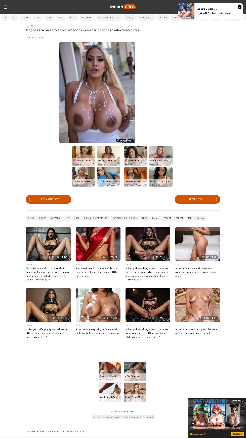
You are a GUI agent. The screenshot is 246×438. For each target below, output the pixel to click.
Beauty (129, 18)
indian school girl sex (96, 218)
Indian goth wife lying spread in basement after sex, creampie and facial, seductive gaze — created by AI (48, 333)
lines (144, 218)
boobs (42, 218)
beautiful (87, 18)
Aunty (25, 18)
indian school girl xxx (125, 218)
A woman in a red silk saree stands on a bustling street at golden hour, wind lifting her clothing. (97, 272)
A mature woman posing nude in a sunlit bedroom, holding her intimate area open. (97, 331)
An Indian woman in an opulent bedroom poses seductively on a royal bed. (196, 331)
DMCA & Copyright (36, 431)
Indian (122, 7)
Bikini (175, 18)
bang (49, 18)
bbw (60, 18)
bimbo (31, 218)
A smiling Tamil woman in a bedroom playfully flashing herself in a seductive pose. (195, 272)
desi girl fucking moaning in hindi (110, 417)
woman (200, 218)
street (179, 218)
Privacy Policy (56, 431)
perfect (166, 218)
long (155, 218)
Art (14, 18)
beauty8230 (146, 18)
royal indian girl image (141, 417)
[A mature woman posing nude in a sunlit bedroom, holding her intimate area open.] (98, 305)
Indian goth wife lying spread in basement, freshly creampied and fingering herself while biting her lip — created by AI (148, 333)
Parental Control (77, 431)
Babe (37, 18)
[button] (5, 7)
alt (4, 18)
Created (55, 218)
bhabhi (163, 18)
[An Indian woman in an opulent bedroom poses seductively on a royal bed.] (197, 305)
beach (72, 18)
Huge (76, 218)
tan (190, 218)
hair (67, 218)
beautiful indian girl (109, 18)
